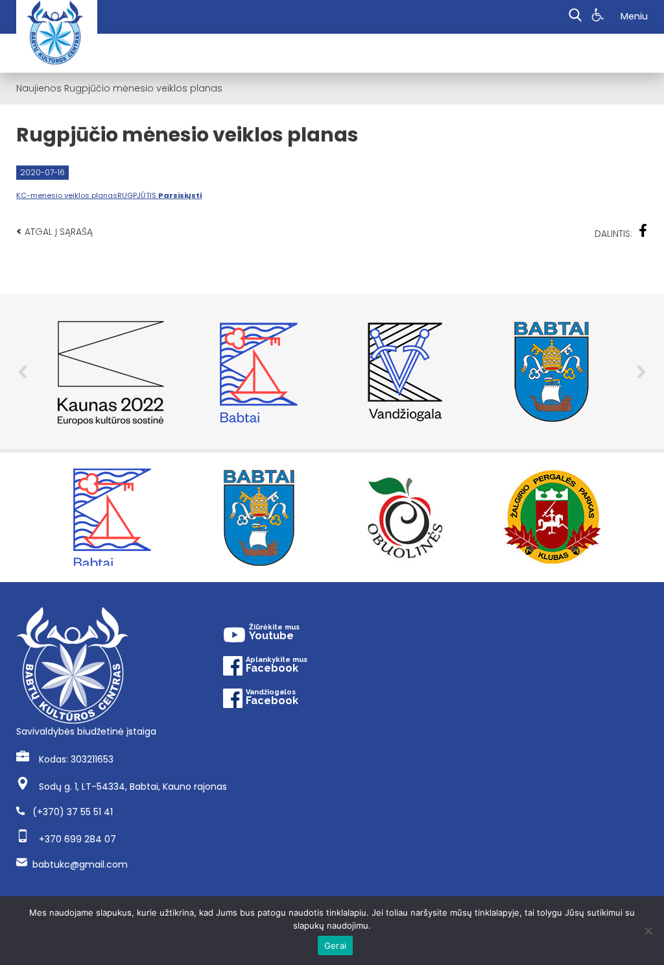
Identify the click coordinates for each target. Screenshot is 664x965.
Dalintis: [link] (613, 233)
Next (641, 371)
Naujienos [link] (39, 88)
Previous (22, 371)
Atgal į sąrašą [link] (54, 231)
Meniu (634, 16)
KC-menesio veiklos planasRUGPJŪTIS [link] (109, 195)
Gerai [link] (335, 945)
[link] (599, 16)
